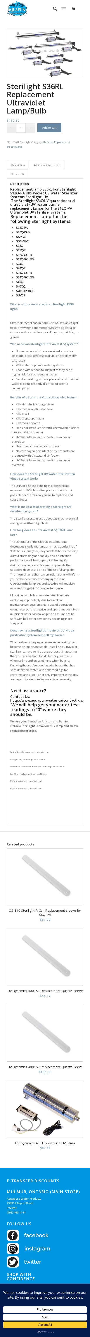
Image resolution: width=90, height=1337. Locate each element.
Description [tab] (18, 165)
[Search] (53, 8)
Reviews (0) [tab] (17, 174)
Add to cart (49, 128)
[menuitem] (53, 8)
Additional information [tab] (47, 165)
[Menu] (63, 8)
